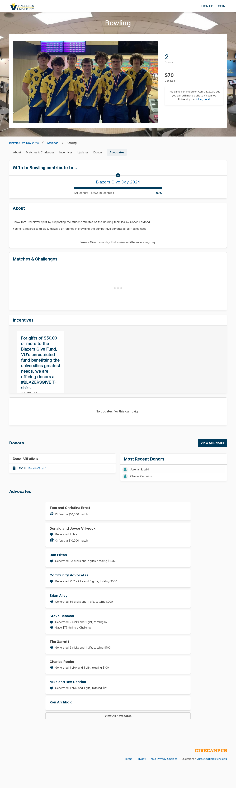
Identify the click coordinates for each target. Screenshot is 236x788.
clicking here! (202, 99)
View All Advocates (118, 716)
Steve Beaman (62, 616)
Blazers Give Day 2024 (24, 143)
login (220, 6)
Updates (82, 152)
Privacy (141, 759)
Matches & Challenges (40, 152)
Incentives (66, 152)
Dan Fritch (58, 555)
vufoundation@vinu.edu (212, 759)
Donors (98, 152)
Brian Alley (59, 596)
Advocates (116, 152)
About (17, 152)
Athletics (52, 143)
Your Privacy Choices (163, 759)
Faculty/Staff (37, 468)
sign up (207, 6)
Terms (128, 759)
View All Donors (212, 443)
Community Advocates (69, 575)
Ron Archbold (61, 702)
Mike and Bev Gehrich (68, 682)
